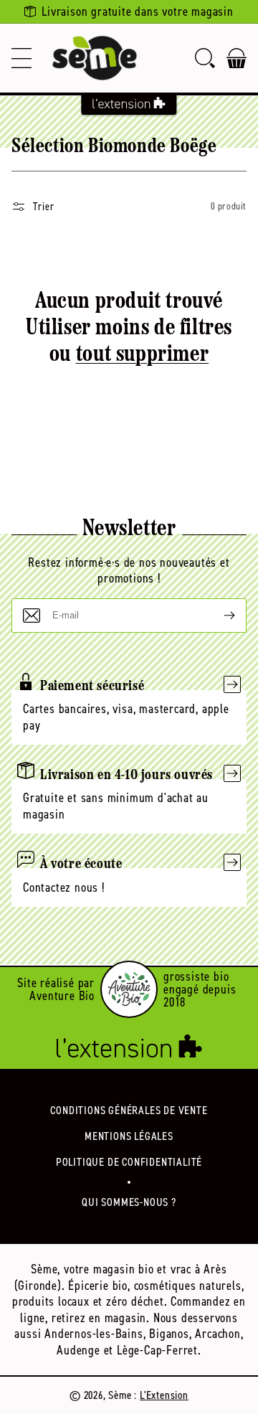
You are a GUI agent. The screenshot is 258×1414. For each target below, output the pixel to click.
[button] (21, 58)
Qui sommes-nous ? (129, 1202)
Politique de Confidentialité (129, 1161)
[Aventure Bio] (129, 989)
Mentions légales (129, 1136)
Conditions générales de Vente (128, 1110)
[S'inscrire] (218, 615)
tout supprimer (142, 355)
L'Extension (164, 1395)
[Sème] (94, 58)
